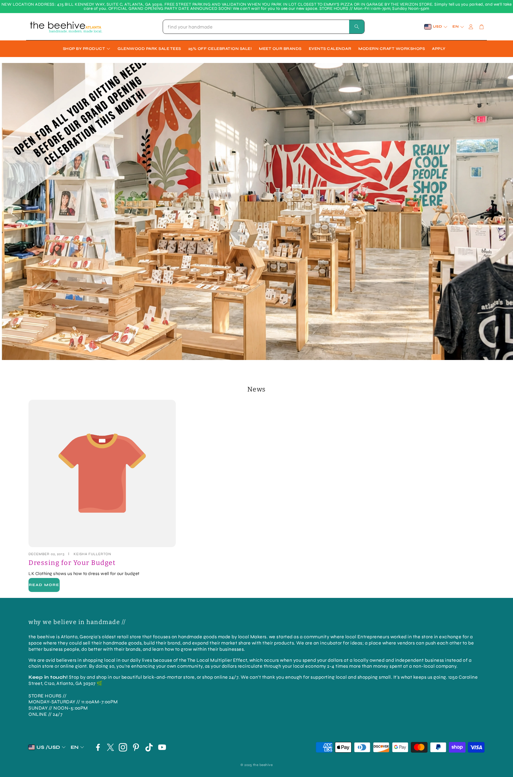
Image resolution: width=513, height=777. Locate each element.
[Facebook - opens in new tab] (98, 747)
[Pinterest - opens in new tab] (136, 747)
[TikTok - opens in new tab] (149, 747)
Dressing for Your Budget (71, 563)
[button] (263, 27)
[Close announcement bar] (507, 4)
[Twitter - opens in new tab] (110, 747)
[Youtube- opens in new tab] (162, 747)
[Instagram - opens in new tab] (123, 747)
